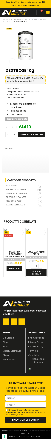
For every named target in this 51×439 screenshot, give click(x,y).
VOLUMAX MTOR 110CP (36, 253)
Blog (5, 342)
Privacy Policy (35, 342)
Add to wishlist (21, 232)
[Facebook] (6, 321)
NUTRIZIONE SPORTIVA (20, 19)
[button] (17, 148)
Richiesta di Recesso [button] (38, 361)
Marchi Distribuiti (12, 350)
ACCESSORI (11, 185)
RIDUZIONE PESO (14, 200)
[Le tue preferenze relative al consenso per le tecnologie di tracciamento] (4, 436)
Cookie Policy (35, 346)
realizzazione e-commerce (19, 436)
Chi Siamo (8, 337)
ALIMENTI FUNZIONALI (16, 189)
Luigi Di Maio (35, 436)
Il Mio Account (36, 337)
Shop (5, 346)
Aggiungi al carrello (31, 134)
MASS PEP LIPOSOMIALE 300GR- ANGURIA (14, 254)
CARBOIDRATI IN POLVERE (28, 91)
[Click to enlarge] (12, 61)
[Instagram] (14, 321)
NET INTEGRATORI (14, 259)
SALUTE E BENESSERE (15, 204)
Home (6, 19)
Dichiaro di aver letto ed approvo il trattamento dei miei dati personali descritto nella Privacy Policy (25, 412)
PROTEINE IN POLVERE (16, 197)
